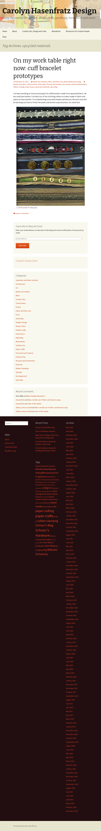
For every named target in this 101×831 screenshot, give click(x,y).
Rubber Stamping (22, 368)
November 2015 (72, 776)
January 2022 (71, 516)
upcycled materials (42, 87)
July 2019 (69, 627)
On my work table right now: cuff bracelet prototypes (44, 68)
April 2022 (69, 504)
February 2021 (71, 558)
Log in (7, 439)
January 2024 (71, 462)
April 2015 (69, 799)
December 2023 (72, 466)
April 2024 (69, 454)
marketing (46, 497)
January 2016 (71, 769)
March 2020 (70, 596)
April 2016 (69, 757)
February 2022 (71, 512)
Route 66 (19, 364)
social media (45, 539)
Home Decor (20, 334)
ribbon (15, 87)
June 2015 (69, 796)
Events (18, 307)
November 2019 (72, 611)
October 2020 (71, 573)
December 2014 (72, 811)
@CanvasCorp (50, 477)
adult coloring (45, 480)
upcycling (53, 87)
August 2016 (70, 746)
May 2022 (69, 500)
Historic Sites (21, 326)
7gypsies (41, 476)
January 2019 (71, 642)
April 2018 (69, 669)
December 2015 (72, 773)
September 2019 (72, 619)
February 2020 (71, 600)
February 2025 (71, 435)
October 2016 (71, 738)
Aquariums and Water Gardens (27, 280)
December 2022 (72, 485)
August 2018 (70, 654)
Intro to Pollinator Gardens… (46, 431)
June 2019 (69, 631)
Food (18, 315)
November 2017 (72, 688)
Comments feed (11, 447)
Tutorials (19, 372)
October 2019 (71, 615)
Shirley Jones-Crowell (24, 407)
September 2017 (72, 696)
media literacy (53, 499)
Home (4, 31)
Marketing (19, 338)
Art (17, 288)
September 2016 (72, 742)
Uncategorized (21, 376)
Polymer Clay (20, 357)
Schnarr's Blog (44, 525)
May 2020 (69, 588)
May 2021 (69, 546)
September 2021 (72, 531)
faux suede (66, 84)
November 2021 (72, 523)
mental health (39, 503)
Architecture (20, 284)
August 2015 (70, 788)
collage (45, 487)
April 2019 (69, 634)
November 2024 (72, 439)
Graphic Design (21, 322)
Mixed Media (68, 82)
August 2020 (70, 581)
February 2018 (71, 677)
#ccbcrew (52, 466)
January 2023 (71, 481)
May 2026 (69, 427)
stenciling (50, 545)
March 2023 (70, 477)
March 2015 (70, 803)
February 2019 (71, 638)
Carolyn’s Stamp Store (26, 260)
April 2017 (69, 715)
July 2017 (69, 704)
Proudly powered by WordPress (25, 826)
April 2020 (69, 592)
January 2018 (71, 681)
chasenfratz (20, 400)
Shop (4, 37)
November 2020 (72, 569)
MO (55, 506)
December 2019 (72, 608)
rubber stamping (48, 521)
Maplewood (39, 497)
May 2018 (69, 665)
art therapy (39, 482)
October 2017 (71, 692)
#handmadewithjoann (45, 469)
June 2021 (69, 542)
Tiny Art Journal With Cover (45, 427)
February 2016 (71, 765)
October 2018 (71, 650)
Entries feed (9, 443)
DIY (51, 488)
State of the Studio (34, 404)
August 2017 (70, 700)
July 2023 (69, 470)
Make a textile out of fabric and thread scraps (44, 400)
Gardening (19, 318)
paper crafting (44, 511)
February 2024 (71, 458)
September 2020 (72, 577)
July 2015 (69, 792)
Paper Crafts (20, 349)
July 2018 (69, 658)
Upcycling (77, 82)
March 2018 (70, 673)
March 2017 (70, 719)
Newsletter (56, 31)
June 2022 (69, 496)
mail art (55, 494)
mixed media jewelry (78, 84)
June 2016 (69, 750)
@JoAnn (38, 480)
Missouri (47, 503)
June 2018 (69, 661)
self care (52, 536)
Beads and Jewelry (40, 82)
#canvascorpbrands (42, 466)
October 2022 (71, 489)
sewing (21, 87)
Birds (18, 295)
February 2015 (71, 807)
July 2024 (69, 443)
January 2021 (71, 562)
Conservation (21, 303)
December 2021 (72, 519)
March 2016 (70, 761)
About (14, 31)
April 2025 (69, 431)
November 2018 (72, 646)
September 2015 (72, 784)
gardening (49, 491)
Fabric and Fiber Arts (55, 82)
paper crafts (44, 516)
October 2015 (71, 780)
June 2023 (69, 473)
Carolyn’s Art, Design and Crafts (34, 31)
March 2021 (70, 554)
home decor (46, 494)
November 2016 (72, 734)
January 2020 (71, 604)
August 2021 (70, 535)
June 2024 (69, 447)
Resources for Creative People (78, 31)
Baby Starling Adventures (35, 396)
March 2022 (70, 508)
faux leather (57, 84)
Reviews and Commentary (25, 361)
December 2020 (72, 565)
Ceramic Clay (20, 299)
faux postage (42, 491)
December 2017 (72, 684)
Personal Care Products (24, 353)
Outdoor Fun (20, 345)
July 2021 (69, 539)
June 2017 (69, 707)
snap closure (30, 87)
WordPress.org (10, 451)
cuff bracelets (32, 84)
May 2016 (69, 753)
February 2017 (71, 723)
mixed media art (47, 507)
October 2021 (71, 527)
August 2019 (70, 623)
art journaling (55, 480)
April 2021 (69, 550)
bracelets (22, 84)
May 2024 (69, 450)
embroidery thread (45, 84)
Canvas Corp (46, 482)
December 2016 (72, 730)
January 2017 (71, 727)
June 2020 (69, 585)
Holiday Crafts (21, 330)
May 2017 (69, 711)
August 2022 (70, 493)
